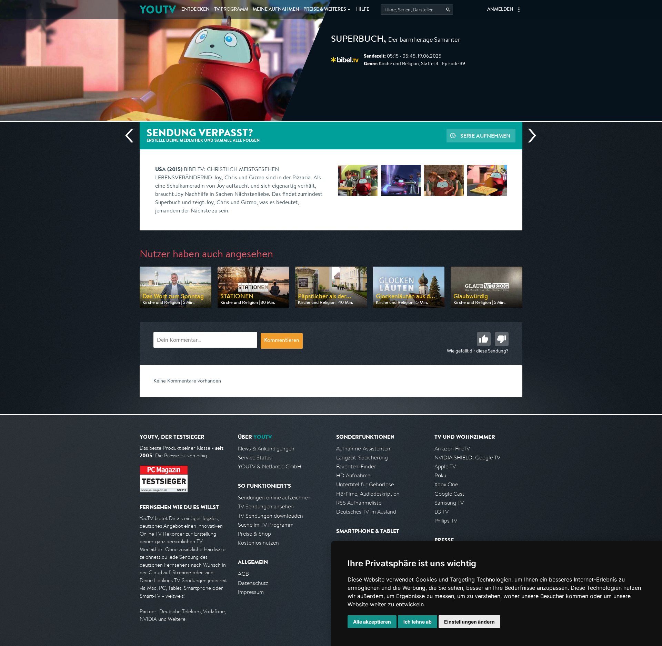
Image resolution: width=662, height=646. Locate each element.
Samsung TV (449, 502)
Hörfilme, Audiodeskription (368, 493)
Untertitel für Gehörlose (365, 484)
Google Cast (449, 493)
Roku (440, 475)
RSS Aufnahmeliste (358, 502)
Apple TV (445, 466)
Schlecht (502, 339)
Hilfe (362, 9)
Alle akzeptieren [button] (372, 622)
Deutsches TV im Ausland (366, 511)
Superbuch (357, 40)
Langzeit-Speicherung (362, 457)
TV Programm (231, 9)
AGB (243, 573)
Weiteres (324, 9)
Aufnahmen (276, 9)
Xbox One (446, 484)
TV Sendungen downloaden (270, 515)
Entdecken (195, 9)
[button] (518, 9)
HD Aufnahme (353, 475)
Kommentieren (281, 341)
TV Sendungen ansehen (266, 506)
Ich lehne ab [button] (417, 622)
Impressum (251, 592)
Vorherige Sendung (132, 135)
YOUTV (158, 9)
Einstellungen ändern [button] (469, 622)
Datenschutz (253, 583)
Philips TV (445, 520)
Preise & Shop (254, 533)
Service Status (255, 457)
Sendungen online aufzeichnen (274, 497)
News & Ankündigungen (266, 448)
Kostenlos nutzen (258, 542)
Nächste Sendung (529, 135)
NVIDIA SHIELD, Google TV (467, 457)
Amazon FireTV (452, 448)
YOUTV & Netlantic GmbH (269, 466)
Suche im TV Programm (265, 524)
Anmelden (500, 9)
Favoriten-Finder (356, 466)
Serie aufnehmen (485, 135)
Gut (484, 339)
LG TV (441, 511)
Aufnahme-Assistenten (363, 448)
